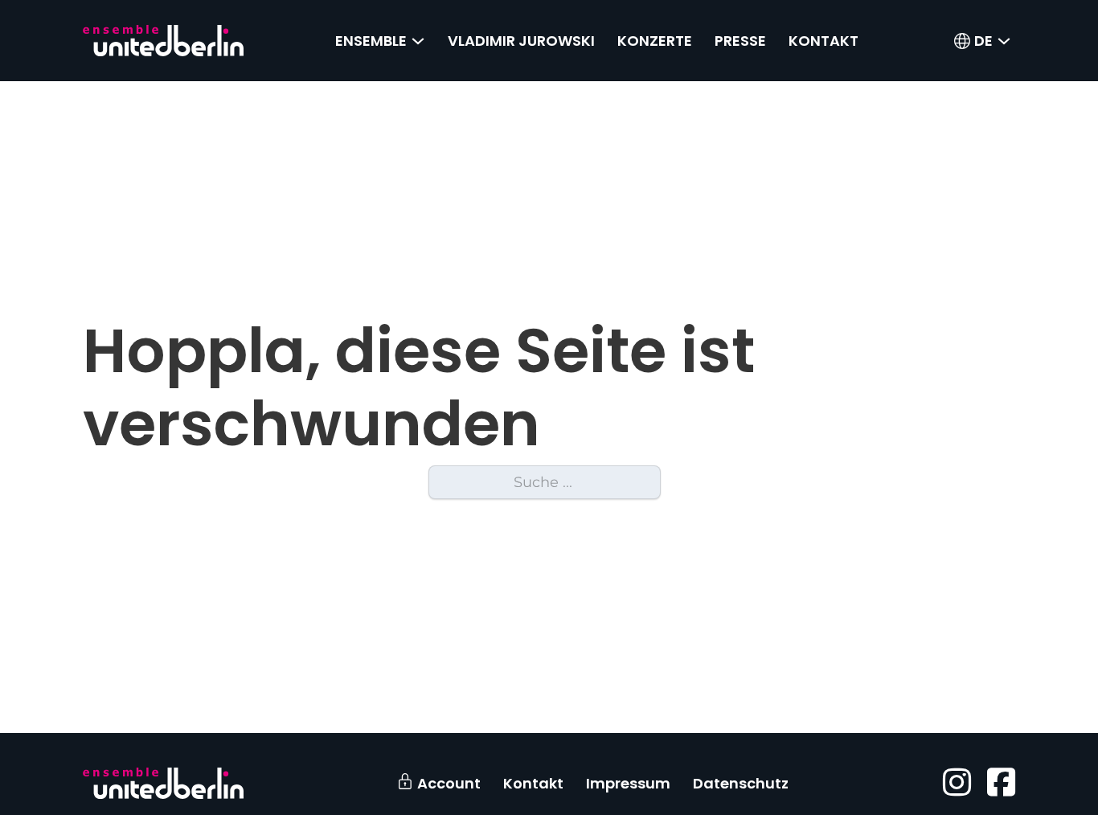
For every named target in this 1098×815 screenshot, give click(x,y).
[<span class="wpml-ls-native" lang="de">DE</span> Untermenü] (1004, 41)
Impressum (628, 783)
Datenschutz (741, 783)
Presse (740, 41)
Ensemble (371, 41)
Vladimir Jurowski (521, 41)
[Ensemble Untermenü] (418, 41)
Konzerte (654, 41)
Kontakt (823, 41)
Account (449, 783)
